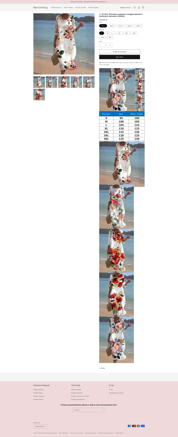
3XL (134, 33)
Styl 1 (103, 26)
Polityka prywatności (78, 399)
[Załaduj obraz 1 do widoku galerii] (39, 82)
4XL (102, 37)
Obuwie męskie (38, 399)
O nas (111, 389)
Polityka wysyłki (119, 433)
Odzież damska (38, 389)
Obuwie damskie (38, 396)
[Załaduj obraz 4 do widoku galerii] (76, 82)
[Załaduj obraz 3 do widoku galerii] (64, 82)
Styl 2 (112, 26)
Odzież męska (38, 393)
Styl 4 (130, 26)
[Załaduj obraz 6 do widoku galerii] (39, 94)
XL (120, 33)
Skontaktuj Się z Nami (116, 393)
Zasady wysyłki (76, 389)
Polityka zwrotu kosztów (76, 433)
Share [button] (103, 368)
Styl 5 (139, 26)
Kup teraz (119, 57)
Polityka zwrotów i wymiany (80, 396)
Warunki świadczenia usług (105, 433)
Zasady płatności (77, 393)
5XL (110, 37)
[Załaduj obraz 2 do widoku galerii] (51, 82)
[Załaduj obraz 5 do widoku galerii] (89, 82)
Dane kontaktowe (63, 433)
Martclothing (41, 433)
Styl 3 (121, 26)
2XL (126, 33)
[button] (135, 7)
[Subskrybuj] (104, 410)
